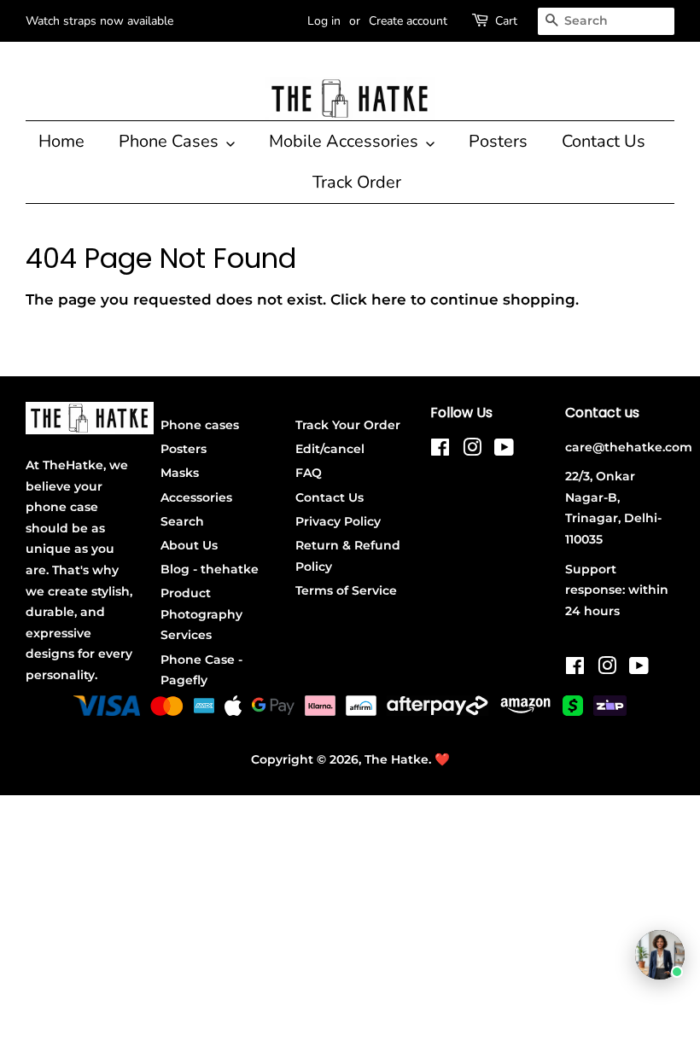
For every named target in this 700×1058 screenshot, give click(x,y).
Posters (498, 141)
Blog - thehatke (209, 569)
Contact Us (603, 141)
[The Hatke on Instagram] (472, 450)
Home (61, 141)
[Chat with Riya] (660, 955)
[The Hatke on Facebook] (440, 450)
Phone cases (199, 425)
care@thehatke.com (628, 447)
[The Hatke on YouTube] (504, 450)
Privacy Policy (338, 521)
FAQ (308, 472)
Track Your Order (347, 425)
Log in (324, 21)
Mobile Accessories (346, 141)
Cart (506, 21)
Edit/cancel (330, 448)
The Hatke (397, 759)
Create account (408, 21)
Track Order (356, 182)
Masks (179, 472)
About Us (189, 545)
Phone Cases (171, 141)
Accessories (196, 497)
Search (182, 521)
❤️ (442, 759)
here (388, 299)
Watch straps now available (99, 21)
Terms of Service (346, 590)
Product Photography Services (201, 613)
